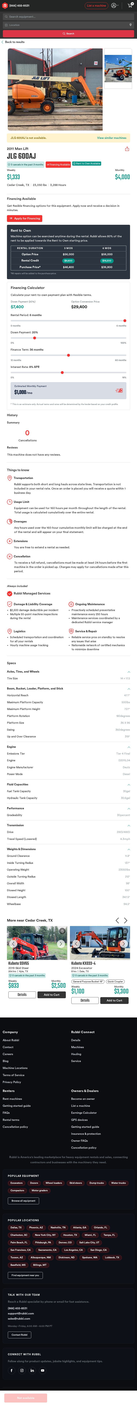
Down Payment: (24, 332)
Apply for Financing (27, 218)
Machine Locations (15, 1068)
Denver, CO (65, 1242)
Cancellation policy (15, 1126)
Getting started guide (17, 1105)
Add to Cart (51, 994)
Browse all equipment (23, 1201)
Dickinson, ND (67, 1257)
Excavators (16, 1183)
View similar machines (111, 138)
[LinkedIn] (32, 1370)
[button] (13, 944)
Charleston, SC (19, 1235)
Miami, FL (90, 1235)
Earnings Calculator (84, 1112)
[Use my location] (130, 25)
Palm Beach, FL (19, 1242)
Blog (5, 1061)
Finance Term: (27, 349)
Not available (25, 1398)
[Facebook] (11, 1370)
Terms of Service (13, 1075)
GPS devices (79, 1120)
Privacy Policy (12, 1082)
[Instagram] (22, 1370)
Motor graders (40, 1190)
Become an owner (83, 1099)
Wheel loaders (54, 1183)
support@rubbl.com (21, 1313)
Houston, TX (70, 1235)
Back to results (14, 42)
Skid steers (76, 1183)
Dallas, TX (16, 1227)
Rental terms (11, 1120)
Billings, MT (39, 1265)
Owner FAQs (79, 1140)
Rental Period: (26, 315)
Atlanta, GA (79, 1227)
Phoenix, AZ (36, 1227)
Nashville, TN (58, 1227)
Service (76, 1061)
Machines (77, 1047)
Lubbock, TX (112, 1257)
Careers (8, 1054)
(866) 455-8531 (19, 5)
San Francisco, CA (21, 1250)
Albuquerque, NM (41, 1257)
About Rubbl (11, 1040)
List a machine (96, 5)
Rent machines (12, 1099)
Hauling (76, 1054)
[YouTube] (42, 1370)
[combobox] (68, 16)
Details (75, 1040)
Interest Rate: (25, 367)
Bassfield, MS (18, 1265)
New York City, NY (45, 1235)
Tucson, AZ (17, 1257)
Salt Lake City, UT (89, 1242)
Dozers (34, 1183)
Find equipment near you (25, 1275)
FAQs (6, 1112)
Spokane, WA (89, 1257)
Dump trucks (97, 1183)
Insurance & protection (86, 1133)
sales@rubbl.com (19, 1318)
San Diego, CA (98, 1250)
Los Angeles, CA (73, 1250)
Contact (8, 1047)
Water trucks (118, 1183)
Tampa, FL (109, 1235)
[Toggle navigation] (115, 5)
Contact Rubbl (19, 1335)
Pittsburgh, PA (43, 1242)
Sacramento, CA (47, 1250)
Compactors (17, 1190)
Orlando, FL (100, 1227)
